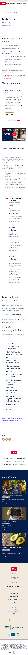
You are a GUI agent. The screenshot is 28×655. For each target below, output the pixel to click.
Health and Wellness (14, 599)
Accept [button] (10, 652)
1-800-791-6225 (10, 75)
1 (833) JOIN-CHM (5, 1)
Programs (14, 596)
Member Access (21, 1)
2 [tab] (14, 120)
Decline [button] (17, 652)
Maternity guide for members (12, 314)
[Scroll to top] (24, 568)
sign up (10, 167)
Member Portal (17, 273)
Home (3, 12)
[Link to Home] (14, 569)
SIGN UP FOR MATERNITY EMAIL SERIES (13, 148)
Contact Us (14, 602)
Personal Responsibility (17, 56)
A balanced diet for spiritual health (12, 547)
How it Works (14, 593)
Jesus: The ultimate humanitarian (12, 495)
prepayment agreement (16, 241)
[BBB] (14, 634)
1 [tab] (9, 120)
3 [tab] (18, 120)
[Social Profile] (7, 586)
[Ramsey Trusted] (14, 620)
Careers (14, 607)
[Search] (25, 1)
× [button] (25, 642)
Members (9, 12)
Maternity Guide (13, 159)
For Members (6, 25)
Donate (13, 582)
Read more (9, 114)
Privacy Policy (7, 649)
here (23, 321)
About (14, 590)
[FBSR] (14, 627)
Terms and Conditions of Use (14, 611)
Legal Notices (14, 609)
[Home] (11, 3)
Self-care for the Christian (9, 521)
